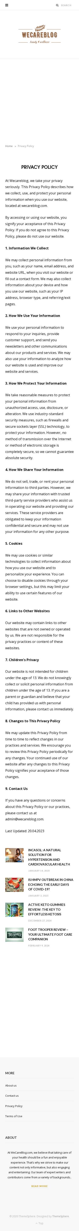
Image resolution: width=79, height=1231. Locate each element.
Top (40, 1223)
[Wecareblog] (39, 34)
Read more (39, 1186)
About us (11, 1085)
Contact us (12, 1096)
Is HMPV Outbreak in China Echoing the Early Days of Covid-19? (50, 884)
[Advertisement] (39, 100)
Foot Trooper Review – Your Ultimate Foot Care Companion (50, 934)
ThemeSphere (60, 1216)
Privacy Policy (14, 1106)
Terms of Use (13, 1116)
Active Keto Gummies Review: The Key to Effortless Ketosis (46, 909)
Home (9, 146)
